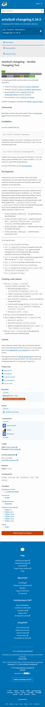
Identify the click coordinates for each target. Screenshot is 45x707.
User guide (21, 566)
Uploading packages (21, 563)
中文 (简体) (31, 692)
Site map (22, 670)
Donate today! (22, 659)
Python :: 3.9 (9, 512)
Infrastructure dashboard (22, 585)
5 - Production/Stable (12, 491)
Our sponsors (22, 593)
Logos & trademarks (22, 591)
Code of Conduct (9, 377)
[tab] (22, 42)
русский (15, 694)
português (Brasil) (36, 691)
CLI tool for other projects (26, 89)
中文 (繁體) (38, 692)
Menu (38, 4)
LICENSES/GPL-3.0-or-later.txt (18, 350)
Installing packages (21, 560)
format (27, 97)
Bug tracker (8, 370)
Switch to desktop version (22, 679)
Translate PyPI (21, 610)
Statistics (22, 588)
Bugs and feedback (22, 605)
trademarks (11, 664)
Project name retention (21, 568)
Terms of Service (21, 627)
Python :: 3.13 (9, 521)
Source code (8, 383)
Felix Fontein (11, 447)
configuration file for (19, 93)
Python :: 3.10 (9, 514)
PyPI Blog (22, 583)
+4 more (5, 437)
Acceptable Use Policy (21, 638)
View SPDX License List (9, 460)
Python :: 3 (8, 510)
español (16, 691)
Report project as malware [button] (22, 533)
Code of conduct (21, 633)
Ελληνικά (17, 692)
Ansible (7, 497)
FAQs (22, 571)
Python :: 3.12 (9, 518)
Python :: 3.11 (9, 516)
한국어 (33, 694)
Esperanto (27, 694)
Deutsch (23, 692)
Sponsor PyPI (22, 613)
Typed (7, 527)
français (22, 691)
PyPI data (5, 392)
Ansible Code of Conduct (35, 101)
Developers (8, 503)
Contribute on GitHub (22, 608)
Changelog (7, 374)
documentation (27, 166)
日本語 (28, 691)
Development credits (22, 616)
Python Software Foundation (27, 664)
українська (10, 692)
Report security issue (22, 630)
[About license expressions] (16, 455)
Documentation (9, 380)
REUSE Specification (25, 356)
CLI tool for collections (25, 87)
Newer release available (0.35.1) (14, 399)
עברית (21, 694)
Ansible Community (12, 412)
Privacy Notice (21, 635)
